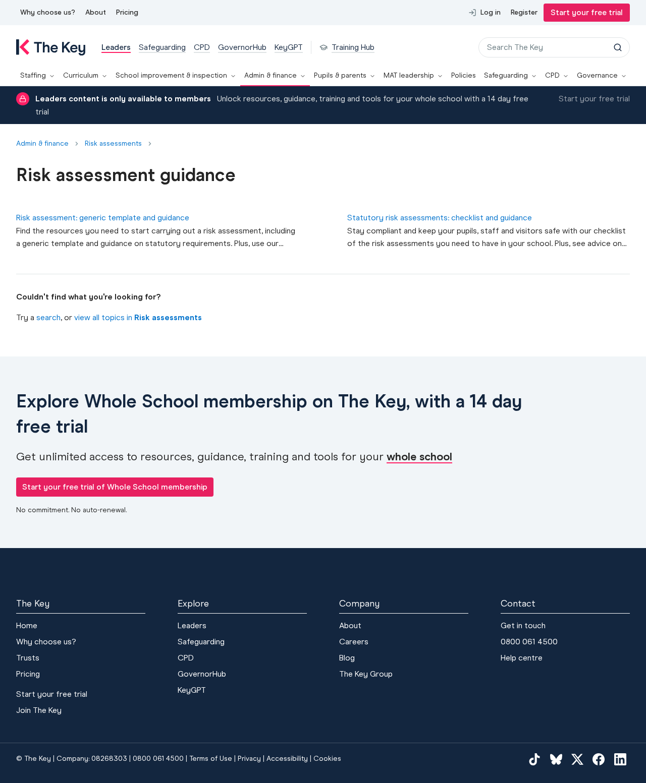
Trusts (27, 657)
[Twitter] (577, 759)
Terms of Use (210, 758)
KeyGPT (192, 690)
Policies (463, 75)
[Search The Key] (618, 47)
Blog (347, 657)
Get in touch (523, 625)
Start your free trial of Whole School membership (114, 487)
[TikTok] (534, 759)
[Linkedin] (620, 759)
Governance (597, 75)
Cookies (327, 758)
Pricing (127, 12)
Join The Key (39, 710)
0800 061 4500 (529, 641)
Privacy (249, 758)
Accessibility (287, 758)
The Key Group (366, 674)
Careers (353, 641)
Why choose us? (47, 12)
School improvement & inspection (171, 75)
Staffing (33, 75)
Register (524, 12)
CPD (552, 75)
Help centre (522, 657)
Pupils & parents (340, 75)
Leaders (192, 625)
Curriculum (80, 75)
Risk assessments (113, 143)
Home (26, 625)
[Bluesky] (556, 759)
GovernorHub (202, 674)
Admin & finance (270, 75)
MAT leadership (409, 75)
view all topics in (138, 317)
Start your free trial (587, 12)
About (95, 12)
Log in (490, 12)
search (48, 317)
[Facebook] (598, 759)
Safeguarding (506, 75)
